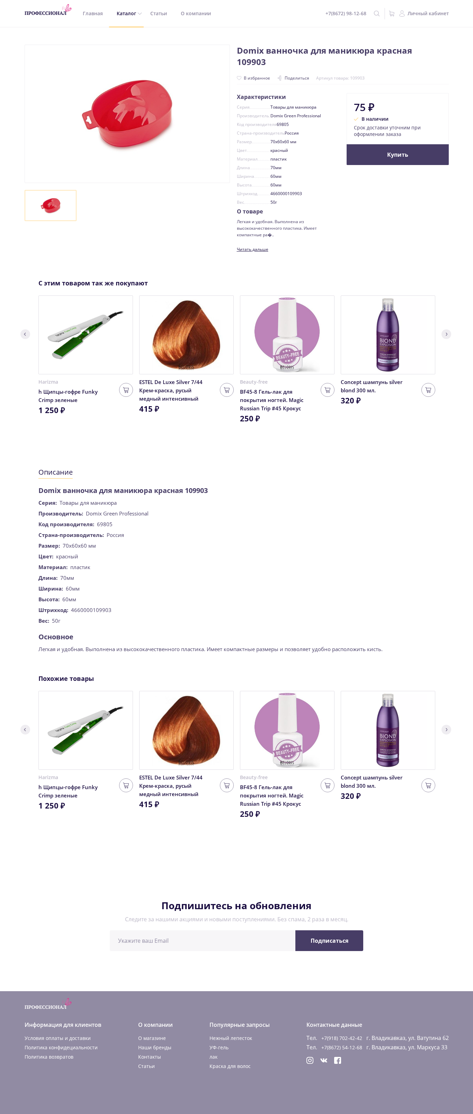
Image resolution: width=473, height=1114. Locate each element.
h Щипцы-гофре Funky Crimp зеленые (68, 395)
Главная (93, 13)
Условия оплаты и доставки (58, 1038)
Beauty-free (254, 381)
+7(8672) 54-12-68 (341, 1047)
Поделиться (297, 78)
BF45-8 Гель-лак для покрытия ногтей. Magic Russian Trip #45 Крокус (271, 400)
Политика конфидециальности (61, 1047)
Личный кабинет (428, 13)
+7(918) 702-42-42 (341, 1038)
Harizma (48, 381)
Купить (397, 154)
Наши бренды (154, 1047)
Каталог (126, 13)
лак (213, 1056)
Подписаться (329, 940)
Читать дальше (252, 249)
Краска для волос (230, 1066)
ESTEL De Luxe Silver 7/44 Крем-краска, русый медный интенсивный (171, 390)
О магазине (152, 1038)
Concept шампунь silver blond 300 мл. (371, 386)
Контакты (149, 1056)
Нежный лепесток (230, 1038)
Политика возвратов (49, 1056)
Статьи (158, 13)
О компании (196, 13)
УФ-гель (219, 1047)
